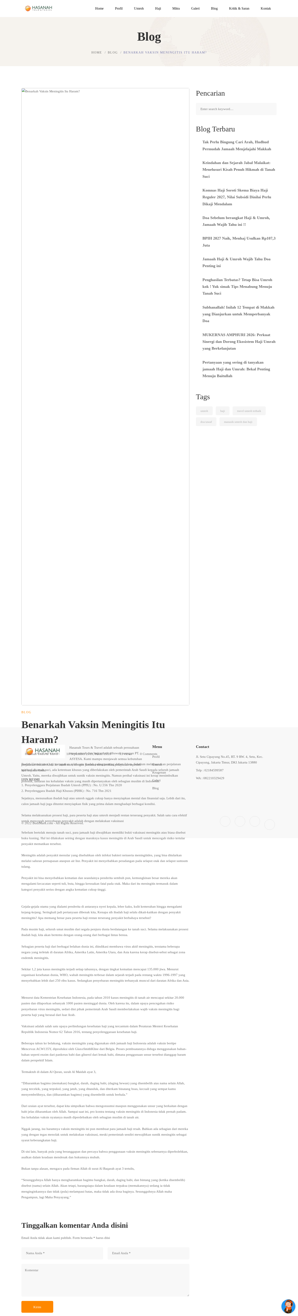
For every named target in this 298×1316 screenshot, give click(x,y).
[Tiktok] (269, 824)
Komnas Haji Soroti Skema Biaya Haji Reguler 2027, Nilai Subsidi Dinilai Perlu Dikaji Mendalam (236, 197)
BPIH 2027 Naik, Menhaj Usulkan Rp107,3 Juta (239, 241)
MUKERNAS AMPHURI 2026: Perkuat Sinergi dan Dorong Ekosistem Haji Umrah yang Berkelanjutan (239, 342)
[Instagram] (240, 821)
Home (96, 52)
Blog (113, 52)
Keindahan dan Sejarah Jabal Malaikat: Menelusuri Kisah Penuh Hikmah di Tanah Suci (238, 170)
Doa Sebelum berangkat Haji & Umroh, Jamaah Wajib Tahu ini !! (236, 221)
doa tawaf (206, 421)
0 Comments (148, 754)
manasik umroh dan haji (238, 421)
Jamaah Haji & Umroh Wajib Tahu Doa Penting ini (236, 262)
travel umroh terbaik (249, 411)
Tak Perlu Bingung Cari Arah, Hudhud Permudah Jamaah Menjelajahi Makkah (236, 145)
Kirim (37, 1307)
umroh (204, 411)
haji (222, 411)
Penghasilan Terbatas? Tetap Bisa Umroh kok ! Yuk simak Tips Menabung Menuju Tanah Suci (237, 287)
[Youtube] (255, 821)
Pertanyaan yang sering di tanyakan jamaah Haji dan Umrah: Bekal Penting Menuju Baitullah (236, 369)
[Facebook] (225, 821)
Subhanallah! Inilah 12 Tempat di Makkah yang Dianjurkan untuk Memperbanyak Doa (238, 314)
